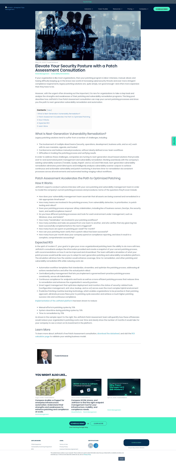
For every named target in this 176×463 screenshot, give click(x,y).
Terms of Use (64, 444)
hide (49, 110)
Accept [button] (121, 459)
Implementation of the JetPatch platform (53, 300)
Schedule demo (136, 442)
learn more (98, 423)
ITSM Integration (36, 444)
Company (142, 9)
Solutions (88, 9)
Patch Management (42, 74)
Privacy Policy (87, 454)
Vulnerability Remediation (60, 74)
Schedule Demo (162, 9)
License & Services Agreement (69, 449)
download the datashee (108, 333)
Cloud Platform (76, 412)
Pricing (130, 9)
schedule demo (77, 423)
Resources (117, 9)
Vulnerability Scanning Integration (41, 447)
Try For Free (87, 2)
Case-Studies (103, 9)
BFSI (32, 449)
